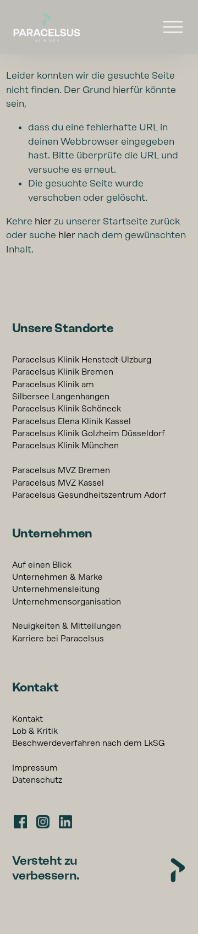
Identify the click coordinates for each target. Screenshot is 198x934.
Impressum (35, 768)
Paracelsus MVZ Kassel (58, 483)
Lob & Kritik (35, 731)
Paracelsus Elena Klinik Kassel (71, 421)
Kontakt (27, 719)
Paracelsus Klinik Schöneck (66, 409)
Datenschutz (37, 780)
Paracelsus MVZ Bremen (61, 470)
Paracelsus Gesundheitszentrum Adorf (89, 495)
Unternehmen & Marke (57, 577)
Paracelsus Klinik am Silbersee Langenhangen (60, 391)
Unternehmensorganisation (66, 602)
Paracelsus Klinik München (65, 445)
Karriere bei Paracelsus (58, 639)
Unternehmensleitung (56, 589)
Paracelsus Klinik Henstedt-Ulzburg (81, 360)
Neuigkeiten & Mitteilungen (66, 626)
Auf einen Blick (42, 565)
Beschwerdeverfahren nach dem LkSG (88, 743)
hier (43, 221)
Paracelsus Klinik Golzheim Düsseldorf (88, 433)
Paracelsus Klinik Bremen (62, 372)
